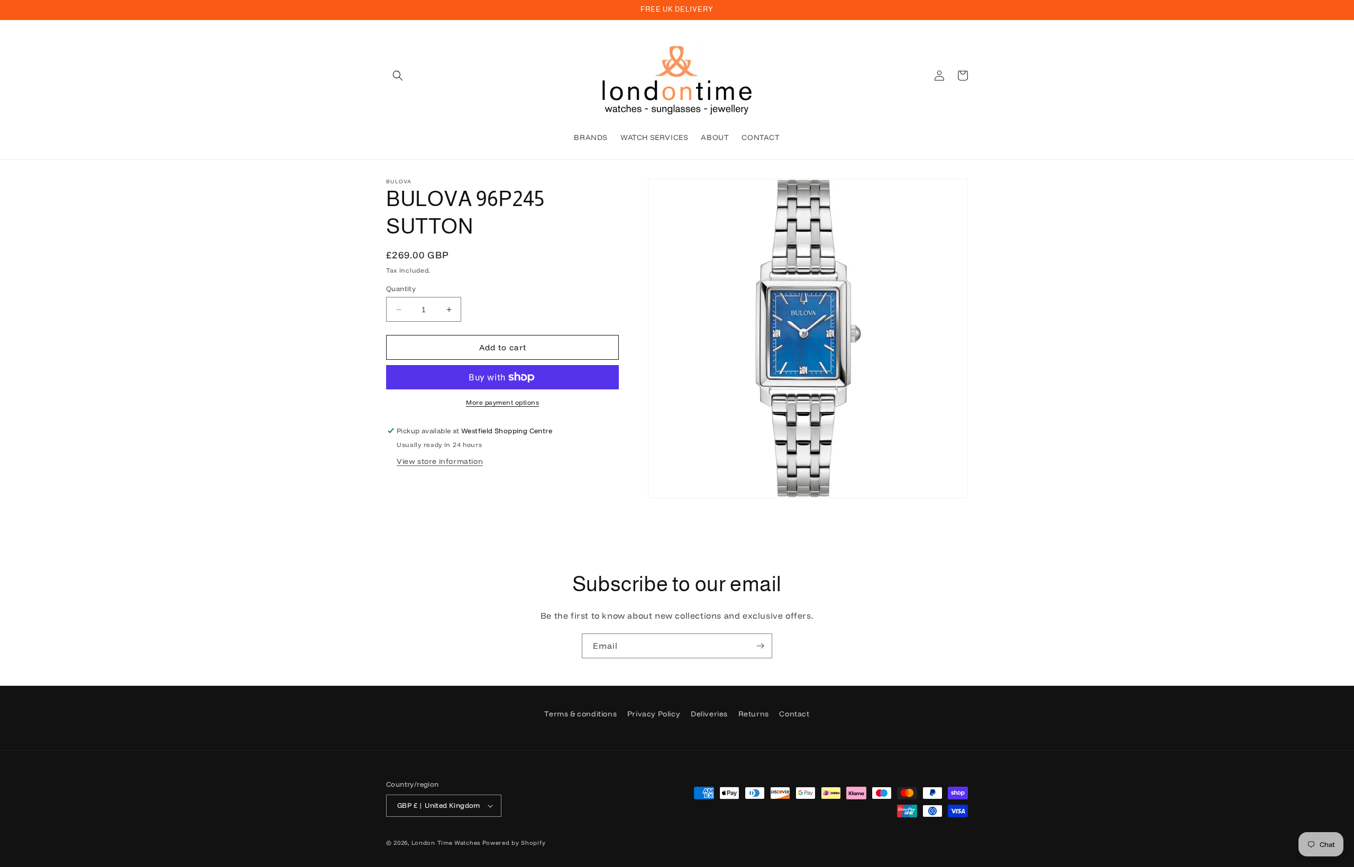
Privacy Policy (653, 714)
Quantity (401, 288)
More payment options (502, 402)
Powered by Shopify (514, 842)
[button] (397, 75)
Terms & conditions (580, 714)
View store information (440, 461)
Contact (794, 714)
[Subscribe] (760, 645)
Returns (753, 714)
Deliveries (709, 714)
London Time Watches (445, 842)
